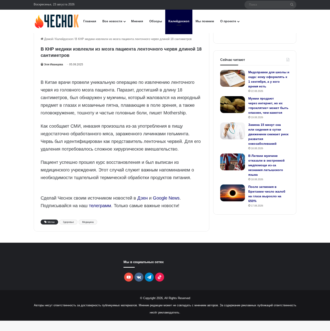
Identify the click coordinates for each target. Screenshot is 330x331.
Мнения (137, 21)
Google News (166, 197)
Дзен (142, 197)
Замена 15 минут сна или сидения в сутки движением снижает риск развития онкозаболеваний (268, 134)
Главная (89, 21)
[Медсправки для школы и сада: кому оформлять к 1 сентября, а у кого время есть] (232, 78)
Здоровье (68, 222)
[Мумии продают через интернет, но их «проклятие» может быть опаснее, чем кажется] (232, 104)
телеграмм (100, 205)
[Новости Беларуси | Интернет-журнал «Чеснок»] (57, 21)
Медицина (88, 222)
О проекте (228, 21)
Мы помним (205, 21)
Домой (48, 39)
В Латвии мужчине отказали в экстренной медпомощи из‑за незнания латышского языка (266, 165)
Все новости (112, 21)
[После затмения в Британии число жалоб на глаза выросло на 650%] (232, 192)
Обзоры (155, 21)
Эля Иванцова (53, 64)
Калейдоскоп (178, 21)
